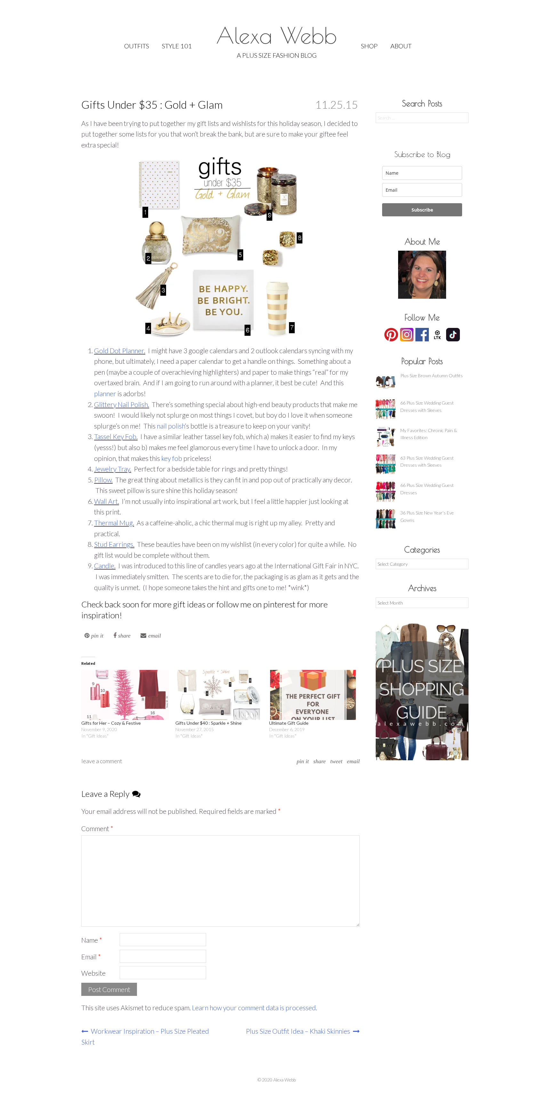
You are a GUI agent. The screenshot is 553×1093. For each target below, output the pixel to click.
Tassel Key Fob (115, 436)
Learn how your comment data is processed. (254, 1008)
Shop (369, 46)
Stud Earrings (113, 544)
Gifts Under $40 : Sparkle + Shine (208, 723)
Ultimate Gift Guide (289, 723)
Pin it (303, 761)
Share (319, 761)
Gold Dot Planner (119, 350)
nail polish (171, 426)
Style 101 (177, 46)
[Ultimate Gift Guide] (313, 695)
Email (353, 761)
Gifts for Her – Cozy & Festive (111, 723)
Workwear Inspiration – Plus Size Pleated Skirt (145, 1036)
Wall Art (106, 501)
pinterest (280, 604)
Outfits (136, 46)
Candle (104, 566)
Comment (97, 828)
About (401, 46)
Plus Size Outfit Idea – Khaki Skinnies (298, 1031)
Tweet (336, 761)
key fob (171, 458)
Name (91, 940)
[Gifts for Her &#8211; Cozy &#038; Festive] (125, 695)
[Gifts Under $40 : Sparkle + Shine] (219, 695)
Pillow (102, 480)
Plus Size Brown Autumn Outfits (431, 375)
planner (105, 393)
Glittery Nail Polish (121, 404)
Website (93, 973)
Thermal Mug (113, 523)
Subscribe (422, 210)
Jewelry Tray (112, 469)
